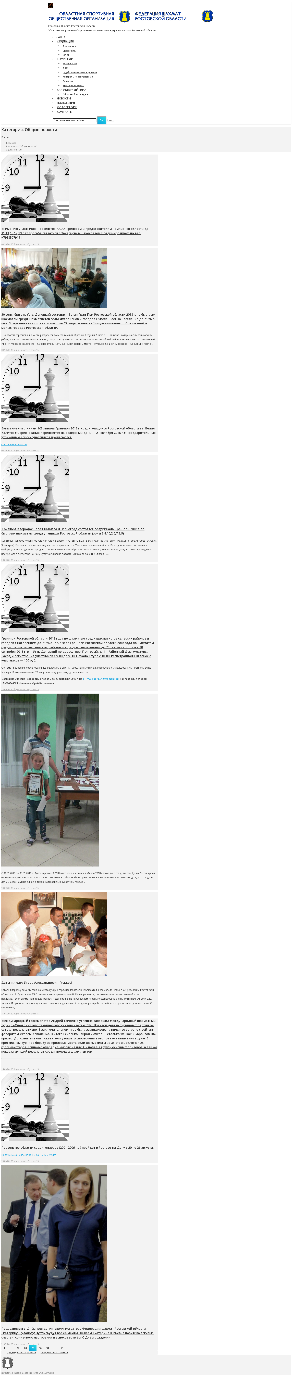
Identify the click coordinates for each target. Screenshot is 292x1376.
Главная (12, 143)
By (33, 244)
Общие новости (20, 244)
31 (47, 1348)
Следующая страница (54, 1352)
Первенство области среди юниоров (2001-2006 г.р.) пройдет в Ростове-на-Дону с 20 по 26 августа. (77, 1147)
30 (40, 1348)
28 (25, 1348)
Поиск (110, 120)
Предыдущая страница (21, 1352)
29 (32, 1348)
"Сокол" (113, 5)
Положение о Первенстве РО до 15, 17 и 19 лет (29, 1154)
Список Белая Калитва (14, 444)
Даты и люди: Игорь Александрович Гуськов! (36, 982)
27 (18, 1348)
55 (61, 1348)
